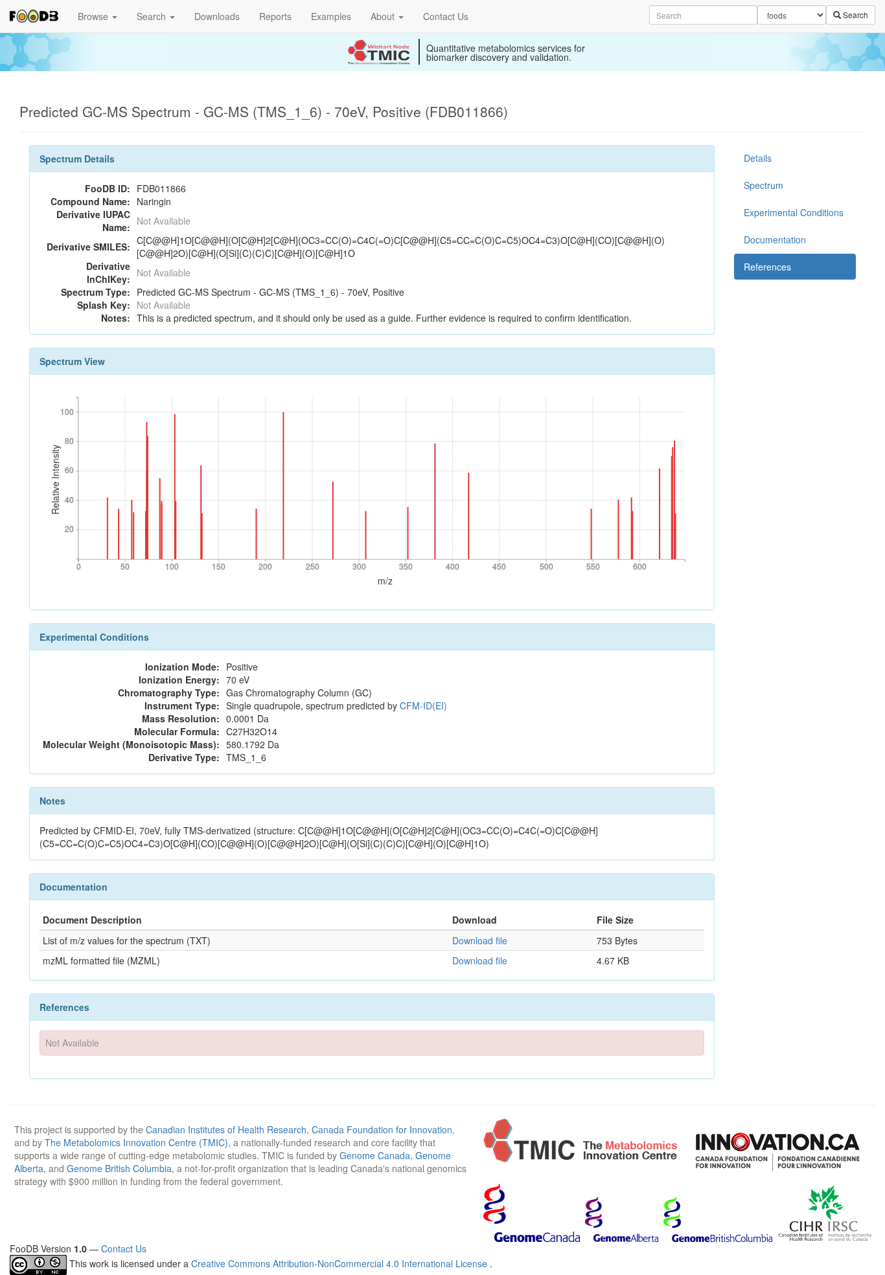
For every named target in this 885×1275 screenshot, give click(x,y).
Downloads (217, 16)
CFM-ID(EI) (423, 705)
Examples (331, 16)
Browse (94, 16)
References (767, 266)
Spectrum (763, 185)
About (384, 16)
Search (152, 16)
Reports (275, 16)
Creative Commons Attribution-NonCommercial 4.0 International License (340, 1263)
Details (758, 157)
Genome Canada (374, 1155)
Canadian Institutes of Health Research (226, 1129)
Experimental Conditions (794, 212)
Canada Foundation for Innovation (382, 1129)
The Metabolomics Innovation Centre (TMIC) (136, 1142)
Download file (479, 940)
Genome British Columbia (119, 1168)
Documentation (775, 239)
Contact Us (445, 16)
